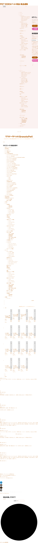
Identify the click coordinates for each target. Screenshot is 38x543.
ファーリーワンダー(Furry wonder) (12, 154)
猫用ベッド (21, 88)
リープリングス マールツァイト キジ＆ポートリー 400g (8, 335)
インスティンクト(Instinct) (11, 182)
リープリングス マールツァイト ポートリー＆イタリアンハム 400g (16, 351)
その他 (6, 201)
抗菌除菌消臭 (11, 234)
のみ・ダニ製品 (11, 233)
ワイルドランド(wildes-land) (11, 184)
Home (5, 138)
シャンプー (10, 223)
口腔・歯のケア (11, 238)
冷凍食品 (8, 204)
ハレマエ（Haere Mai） (11, 170)
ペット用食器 (7, 152)
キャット (6, 250)
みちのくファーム (10, 180)
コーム (10, 220)
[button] (30, 6)
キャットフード (22, 71)
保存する (34, 22)
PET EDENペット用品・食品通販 (14, 4)
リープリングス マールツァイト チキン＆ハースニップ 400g (8, 367)
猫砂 (20, 94)
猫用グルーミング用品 (23, 96)
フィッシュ (23, 124)
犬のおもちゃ (22, 28)
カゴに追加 (30, 317)
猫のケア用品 (22, 117)
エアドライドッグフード (13, 245)
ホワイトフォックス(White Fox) (12, 168)
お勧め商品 (7, 148)
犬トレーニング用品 (23, 65)
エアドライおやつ (12, 212)
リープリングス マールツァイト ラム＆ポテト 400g (32, 335)
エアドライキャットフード (13, 261)
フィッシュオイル (12, 229)
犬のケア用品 (9, 232)
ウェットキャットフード (13, 262)
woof (9, 177)
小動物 (6, 297)
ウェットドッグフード (12, 243)
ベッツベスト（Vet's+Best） (11, 163)
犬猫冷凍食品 (7, 196)
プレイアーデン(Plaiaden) (9, 195)
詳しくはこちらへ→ (19, 434)
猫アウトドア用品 (10, 290)
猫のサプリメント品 (23, 102)
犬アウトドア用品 (23, 49)
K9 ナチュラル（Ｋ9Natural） (12, 159)
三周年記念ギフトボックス (9, 198)
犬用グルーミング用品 (23, 38)
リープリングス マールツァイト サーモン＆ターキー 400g (24, 335)
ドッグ (6, 203)
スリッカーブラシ (12, 222)
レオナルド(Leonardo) (10, 161)
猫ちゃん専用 (9, 200)
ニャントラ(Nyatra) (10, 185)
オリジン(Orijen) (9, 186)
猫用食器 (21, 91)
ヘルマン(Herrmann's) (10, 190)
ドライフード (11, 246)
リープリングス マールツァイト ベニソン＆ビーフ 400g (32, 319)
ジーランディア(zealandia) (11, 166)
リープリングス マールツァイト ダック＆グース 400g (24, 367)
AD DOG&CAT (9, 191)
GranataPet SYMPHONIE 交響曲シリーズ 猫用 (8, 317)
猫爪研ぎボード (22, 83)
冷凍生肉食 (10, 206)
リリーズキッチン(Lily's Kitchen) (12, 167)
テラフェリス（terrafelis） (11, 189)
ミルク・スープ (11, 213)
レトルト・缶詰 (11, 210)
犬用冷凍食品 (22, 55)
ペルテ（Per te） (9, 172)
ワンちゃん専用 (9, 199)
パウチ (10, 227)
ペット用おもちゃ (8, 151)
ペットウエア (7, 149)
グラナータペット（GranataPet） (24, 138)
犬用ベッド (21, 33)
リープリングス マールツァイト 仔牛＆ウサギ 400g (24, 351)
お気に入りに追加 (26, 314)
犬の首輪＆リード (23, 30)
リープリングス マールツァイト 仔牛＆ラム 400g (16, 335)
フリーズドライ (11, 209)
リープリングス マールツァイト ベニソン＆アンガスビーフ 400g (32, 351)
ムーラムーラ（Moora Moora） (12, 173)
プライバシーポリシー (19, 492)
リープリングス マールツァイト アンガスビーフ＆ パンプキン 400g (16, 367)
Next (5, 376)
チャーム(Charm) (9, 194)
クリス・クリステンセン (11, 162)
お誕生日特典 (34, 38)
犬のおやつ (21, 22)
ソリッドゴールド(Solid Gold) (11, 158)
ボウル (10, 218)
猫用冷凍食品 (22, 109)
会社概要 (1, 492)
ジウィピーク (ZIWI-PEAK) (11, 171)
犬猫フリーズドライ (8, 147)
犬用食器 (21, 35)
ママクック (8, 192)
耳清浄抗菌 (10, 236)
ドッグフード (22, 15)
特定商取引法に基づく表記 (9, 492)
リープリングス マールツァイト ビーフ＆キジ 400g (8, 351)
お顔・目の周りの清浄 (12, 237)
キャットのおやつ (23, 77)
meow (10, 179)
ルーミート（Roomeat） (11, 156)
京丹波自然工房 (9, 181)
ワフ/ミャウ (9, 176)
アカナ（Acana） (9, 175)
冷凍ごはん (10, 205)
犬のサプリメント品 (23, 44)
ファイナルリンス (12, 224)
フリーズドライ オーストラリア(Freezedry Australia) (16, 157)
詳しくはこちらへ (3, 392)
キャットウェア (22, 115)
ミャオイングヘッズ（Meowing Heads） (13, 165)
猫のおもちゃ (22, 86)
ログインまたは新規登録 (4, 542)
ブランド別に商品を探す (11, 138)
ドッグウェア (22, 61)
